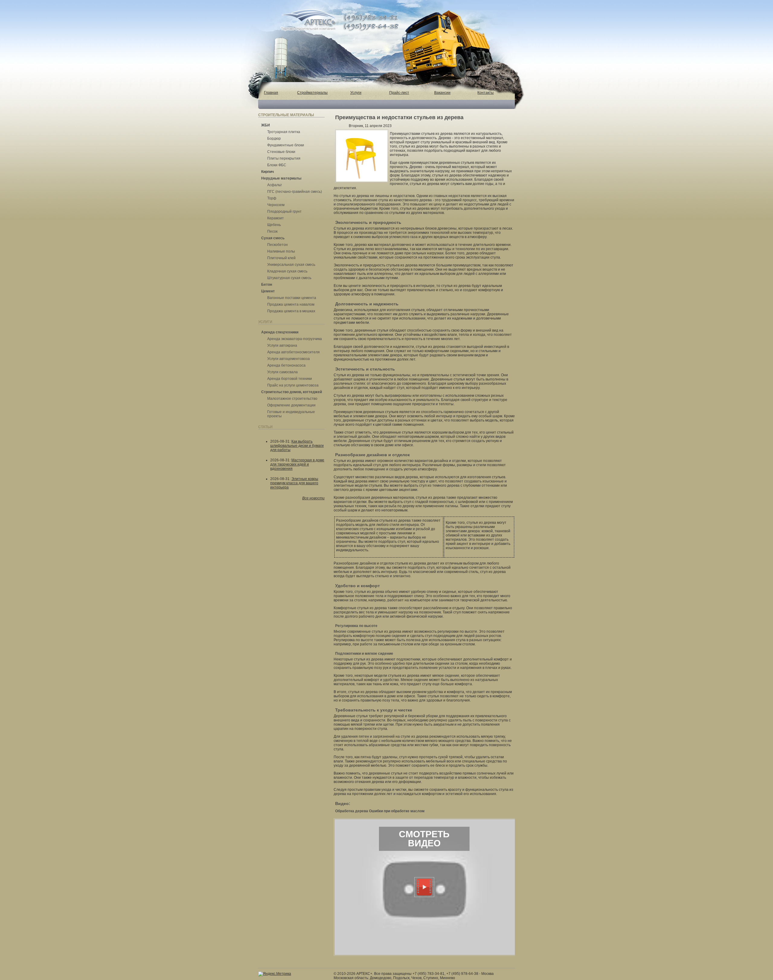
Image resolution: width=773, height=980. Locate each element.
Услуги (355, 93)
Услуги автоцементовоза (288, 359)
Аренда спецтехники (279, 332)
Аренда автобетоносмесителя (293, 352)
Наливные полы (281, 251)
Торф (271, 198)
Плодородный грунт (284, 211)
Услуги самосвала (282, 372)
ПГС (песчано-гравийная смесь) (294, 191)
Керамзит (275, 218)
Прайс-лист (399, 93)
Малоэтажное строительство (292, 398)
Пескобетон (277, 245)
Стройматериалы (312, 93)
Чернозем (275, 205)
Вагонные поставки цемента (291, 298)
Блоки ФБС (276, 165)
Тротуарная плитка (283, 132)
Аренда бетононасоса (286, 365)
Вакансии (442, 93)
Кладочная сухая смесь (287, 271)
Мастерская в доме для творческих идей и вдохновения (297, 464)
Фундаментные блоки (285, 145)
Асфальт (274, 185)
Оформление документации (291, 405)
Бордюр (274, 138)
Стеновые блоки (281, 152)
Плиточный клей (281, 258)
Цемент (268, 291)
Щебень (274, 225)
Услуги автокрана (282, 345)
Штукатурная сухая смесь (289, 278)
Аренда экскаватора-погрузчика (294, 339)
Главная (271, 93)
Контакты (485, 93)
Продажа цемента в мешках (291, 311)
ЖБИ (265, 125)
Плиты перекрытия (283, 158)
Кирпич (267, 172)
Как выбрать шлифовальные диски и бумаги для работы (297, 445)
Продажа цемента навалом (290, 304)
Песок (272, 231)
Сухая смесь (272, 238)
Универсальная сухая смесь (291, 264)
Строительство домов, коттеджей (291, 392)
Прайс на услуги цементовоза (293, 385)
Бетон (266, 284)
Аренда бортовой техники (289, 379)
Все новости (313, 498)
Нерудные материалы (281, 178)
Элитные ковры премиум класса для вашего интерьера (294, 483)
